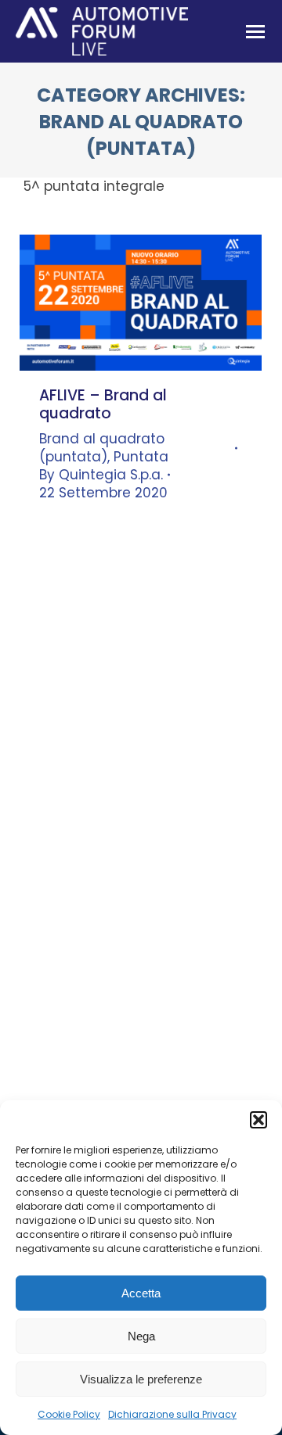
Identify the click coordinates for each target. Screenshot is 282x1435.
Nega (141, 1336)
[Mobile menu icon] (255, 31)
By (101, 475)
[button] (258, 1120)
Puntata (141, 456)
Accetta (141, 1293)
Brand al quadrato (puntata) (101, 447)
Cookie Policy (69, 1414)
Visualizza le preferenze (141, 1379)
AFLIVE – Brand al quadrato (103, 404)
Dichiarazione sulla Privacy (172, 1414)
